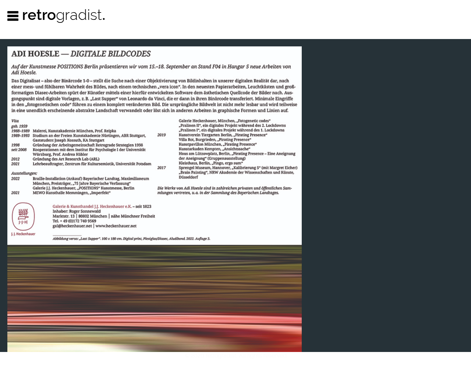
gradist (64, 14)
